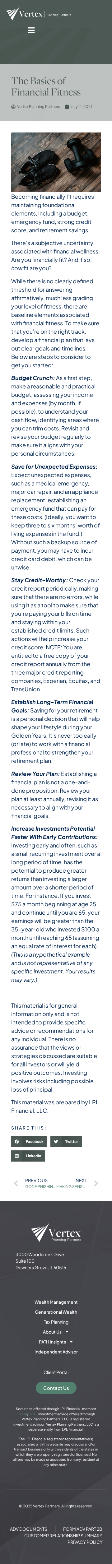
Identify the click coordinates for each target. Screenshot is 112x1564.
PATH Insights (52, 1341)
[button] (29, 1141)
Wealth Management (56, 1302)
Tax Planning (56, 1322)
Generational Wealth (56, 1312)
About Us (52, 1331)
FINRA (22, 1414)
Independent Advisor (56, 1351)
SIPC (33, 1414)
